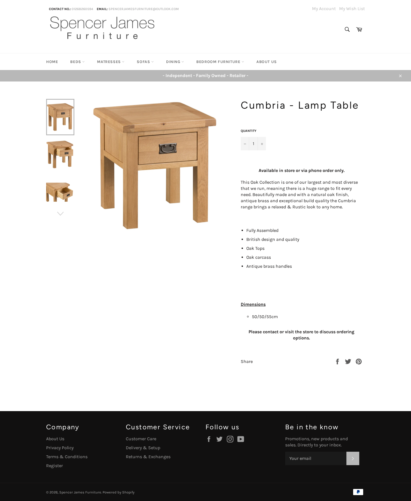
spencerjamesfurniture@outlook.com (143, 9)
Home (52, 61)
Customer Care (141, 438)
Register (54, 465)
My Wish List (352, 8)
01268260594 (82, 9)
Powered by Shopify (118, 492)
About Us (266, 61)
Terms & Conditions (67, 456)
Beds (76, 61)
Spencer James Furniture (80, 492)
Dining (173, 61)
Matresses (109, 61)
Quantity (248, 131)
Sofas (144, 61)
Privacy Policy (60, 447)
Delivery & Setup (143, 447)
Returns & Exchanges (148, 456)
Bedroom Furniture (219, 61)
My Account (324, 8)
